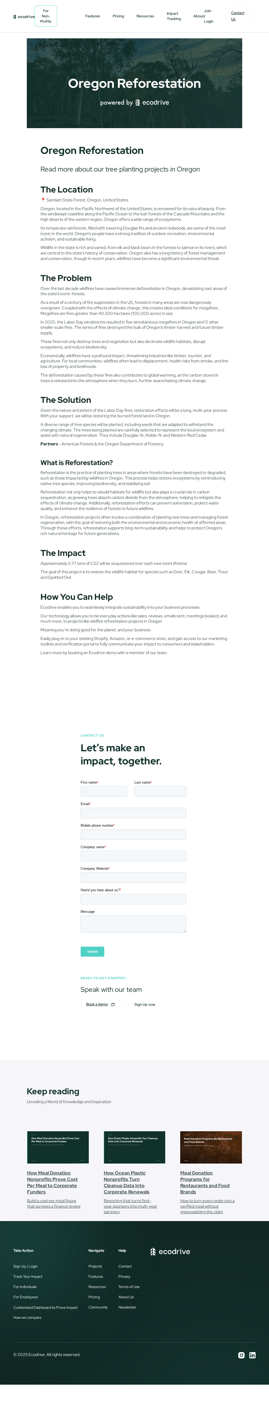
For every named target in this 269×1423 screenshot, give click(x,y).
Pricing (118, 16)
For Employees (25, 1297)
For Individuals (25, 1286)
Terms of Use (129, 1286)
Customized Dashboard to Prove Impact (45, 1307)
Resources (145, 16)
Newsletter (127, 1307)
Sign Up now (144, 1004)
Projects (95, 1266)
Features (92, 16)
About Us (126, 1297)
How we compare (27, 1317)
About (198, 16)
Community (98, 1307)
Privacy (124, 1276)
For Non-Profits (45, 16)
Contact (125, 1266)
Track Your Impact (27, 1276)
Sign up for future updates (179, 1266)
